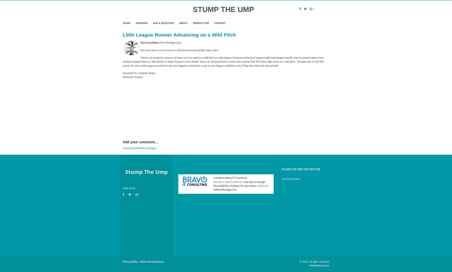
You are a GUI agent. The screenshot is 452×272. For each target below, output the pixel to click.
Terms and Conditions (152, 262)
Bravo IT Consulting (236, 178)
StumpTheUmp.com (319, 266)
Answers (142, 23)
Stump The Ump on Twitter (301, 169)
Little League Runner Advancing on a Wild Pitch (179, 35)
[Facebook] (300, 9)
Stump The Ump (223, 9)
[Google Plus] (312, 9)
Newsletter (201, 23)
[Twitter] (305, 9)
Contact (220, 23)
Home (126, 23)
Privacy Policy (130, 262)
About (183, 23)
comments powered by (139, 148)
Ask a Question (163, 23)
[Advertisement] (226, 113)
